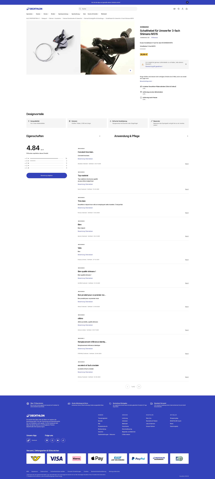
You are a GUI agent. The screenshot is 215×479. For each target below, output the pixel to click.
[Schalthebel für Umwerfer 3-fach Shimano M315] (53, 47)
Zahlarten (125, 421)
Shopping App (174, 418)
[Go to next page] (139, 387)
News (171, 423)
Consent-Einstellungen (74, 471)
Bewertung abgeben (47, 175)
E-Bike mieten (126, 434)
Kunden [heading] (100, 415)
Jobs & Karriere (150, 423)
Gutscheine (125, 426)
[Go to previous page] (127, 387)
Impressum (34, 471)
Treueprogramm (102, 418)
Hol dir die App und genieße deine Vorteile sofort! (105, 2)
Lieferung (125, 418)
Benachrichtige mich (146, 81)
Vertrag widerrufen (114, 471)
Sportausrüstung (63, 14)
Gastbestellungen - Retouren (106, 434)
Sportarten (29, 14)
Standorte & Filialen (151, 421)
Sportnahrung (76, 14)
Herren (46, 14)
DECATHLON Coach (175, 421)
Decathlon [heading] (149, 415)
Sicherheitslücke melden (58, 471)
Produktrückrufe (102, 426)
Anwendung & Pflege (127, 136)
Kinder (53, 14)
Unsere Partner (150, 426)
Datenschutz (44, 471)
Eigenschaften (35, 136)
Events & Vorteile (93, 14)
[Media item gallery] (80, 47)
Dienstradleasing (127, 429)
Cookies (86, 471)
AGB (27, 471)
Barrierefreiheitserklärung (98, 471)
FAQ (99, 423)
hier (61, 476)
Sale (84, 14)
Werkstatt (104, 14)
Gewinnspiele (174, 426)
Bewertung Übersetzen (85, 159)
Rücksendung (102, 429)
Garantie (100, 431)
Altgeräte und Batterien (129, 431)
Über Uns (148, 418)
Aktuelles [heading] (173, 415)
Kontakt (100, 421)
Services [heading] (125, 415)
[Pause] (187, 2)
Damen (38, 14)
